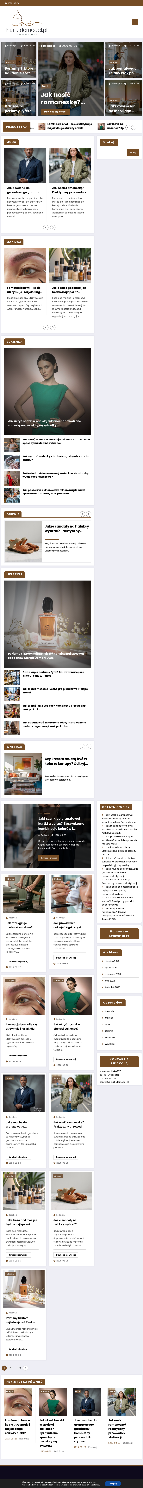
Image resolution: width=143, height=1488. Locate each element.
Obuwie (10, 879)
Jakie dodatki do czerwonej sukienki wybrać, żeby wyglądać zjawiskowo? (55, 474)
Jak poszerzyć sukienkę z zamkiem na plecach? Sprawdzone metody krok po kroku (53, 491)
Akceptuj (113, 1483)
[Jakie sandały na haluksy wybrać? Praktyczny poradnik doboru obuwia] (71, 1191)
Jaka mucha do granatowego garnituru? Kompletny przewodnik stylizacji (25, 190)
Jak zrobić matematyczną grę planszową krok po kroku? (55, 690)
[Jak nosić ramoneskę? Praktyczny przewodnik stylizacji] (71, 1093)
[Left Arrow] (128, 127)
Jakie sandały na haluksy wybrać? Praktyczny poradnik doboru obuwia (67, 529)
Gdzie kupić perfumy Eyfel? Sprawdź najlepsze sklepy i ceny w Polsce (19, 109)
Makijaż (57, 879)
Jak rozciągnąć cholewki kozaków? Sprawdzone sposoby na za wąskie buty (20, 925)
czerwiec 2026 (113, 974)
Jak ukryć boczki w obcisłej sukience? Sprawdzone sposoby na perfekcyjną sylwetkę (89, 126)
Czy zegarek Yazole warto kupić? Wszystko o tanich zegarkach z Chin (71, 99)
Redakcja (11, 45)
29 (19, 1368)
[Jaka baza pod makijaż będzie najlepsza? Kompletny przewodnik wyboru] (24, 1191)
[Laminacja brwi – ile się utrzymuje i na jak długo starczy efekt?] (24, 995)
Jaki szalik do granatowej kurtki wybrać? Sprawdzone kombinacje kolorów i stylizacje (61, 824)
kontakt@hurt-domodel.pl (114, 1082)
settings (95, 1485)
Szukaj (108, 142)
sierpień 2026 (112, 961)
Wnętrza (114, 62)
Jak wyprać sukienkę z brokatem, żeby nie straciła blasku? (55, 458)
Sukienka (58, 980)
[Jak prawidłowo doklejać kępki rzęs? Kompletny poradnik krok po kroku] (71, 894)
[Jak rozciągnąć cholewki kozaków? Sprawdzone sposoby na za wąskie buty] (24, 894)
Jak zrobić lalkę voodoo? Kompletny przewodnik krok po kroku (54, 707)
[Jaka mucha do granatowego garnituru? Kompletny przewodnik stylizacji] (24, 1093)
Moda (45, 86)
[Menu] (135, 22)
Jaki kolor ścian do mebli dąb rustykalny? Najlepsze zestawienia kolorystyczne (122, 109)
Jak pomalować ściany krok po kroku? (123, 71)
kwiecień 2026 (112, 987)
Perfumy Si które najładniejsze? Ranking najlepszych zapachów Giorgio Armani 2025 (19, 71)
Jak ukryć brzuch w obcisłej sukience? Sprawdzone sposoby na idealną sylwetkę (56, 441)
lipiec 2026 (111, 967)
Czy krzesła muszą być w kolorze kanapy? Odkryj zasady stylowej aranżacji (66, 762)
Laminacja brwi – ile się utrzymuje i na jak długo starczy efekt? (30, 126)
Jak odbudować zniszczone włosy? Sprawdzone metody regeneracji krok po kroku (54, 724)
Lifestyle (10, 62)
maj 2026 (110, 980)
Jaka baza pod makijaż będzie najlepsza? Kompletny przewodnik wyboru (69, 290)
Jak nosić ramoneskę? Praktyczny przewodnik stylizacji (69, 190)
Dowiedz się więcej (55, 111)
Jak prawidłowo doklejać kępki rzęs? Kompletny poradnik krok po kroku (67, 925)
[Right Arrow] (133, 127)
